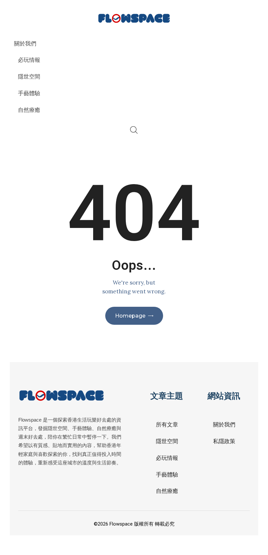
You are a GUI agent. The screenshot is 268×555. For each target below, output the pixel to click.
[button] (237, 524)
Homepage (130, 316)
